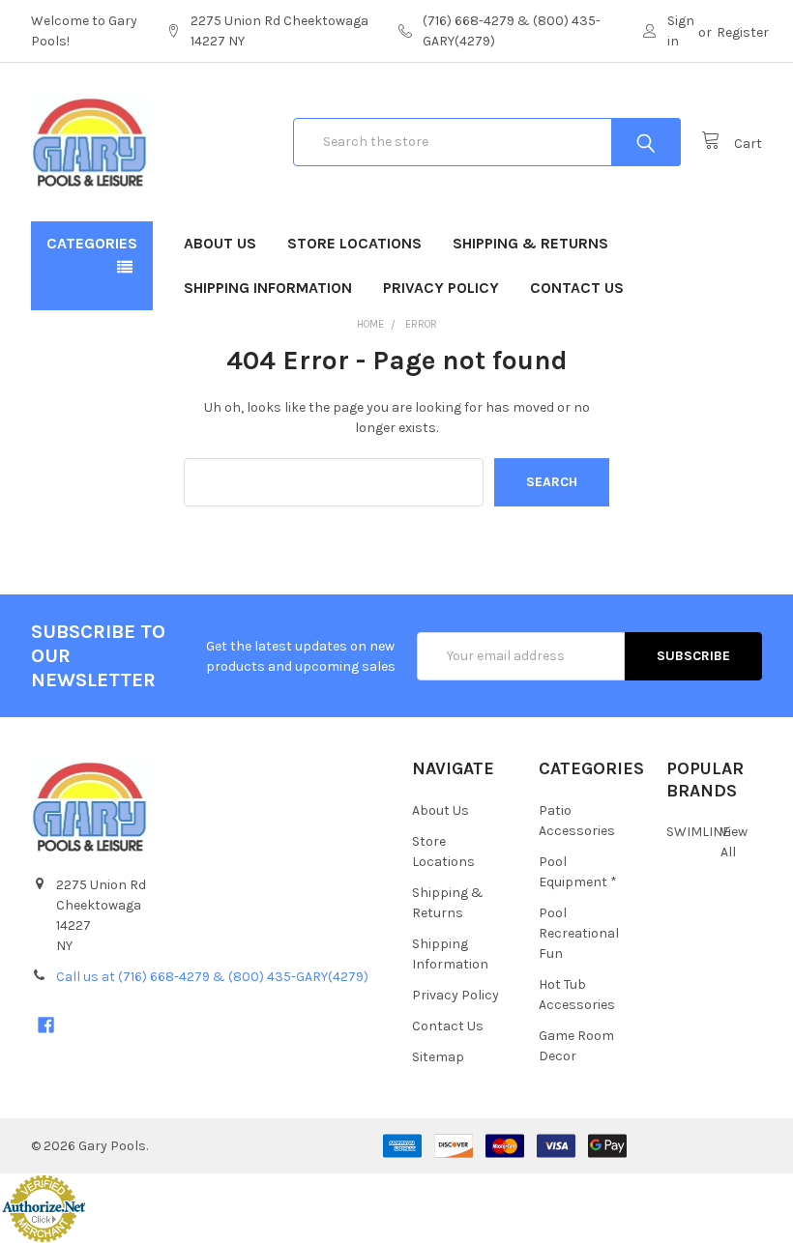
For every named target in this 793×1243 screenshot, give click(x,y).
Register (743, 32)
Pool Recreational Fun (579, 933)
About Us (220, 243)
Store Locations (354, 243)
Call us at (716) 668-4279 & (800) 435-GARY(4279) (212, 976)
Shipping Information (268, 287)
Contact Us (577, 287)
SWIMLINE (698, 832)
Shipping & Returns (530, 243)
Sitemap (438, 1057)
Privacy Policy (441, 287)
